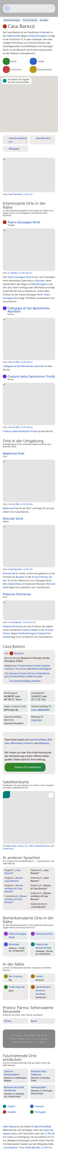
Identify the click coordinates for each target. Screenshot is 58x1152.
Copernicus (8, 848)
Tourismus (20, 668)
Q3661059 (36, 720)
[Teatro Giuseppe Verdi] (29, 249)
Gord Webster (15, 622)
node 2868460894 (40, 709)
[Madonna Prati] (29, 481)
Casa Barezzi (10, 1147)
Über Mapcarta (11, 1126)
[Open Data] (12, 735)
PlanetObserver (42, 845)
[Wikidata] (12, 748)
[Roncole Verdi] (29, 546)
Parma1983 (13, 362)
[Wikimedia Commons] (18, 748)
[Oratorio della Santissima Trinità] (29, 404)
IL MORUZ (13, 272)
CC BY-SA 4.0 (26, 362)
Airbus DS (22, 845)
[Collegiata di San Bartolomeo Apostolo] (29, 339)
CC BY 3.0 (27, 194)
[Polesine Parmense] (29, 610)
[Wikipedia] (24, 748)
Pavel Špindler (15, 194)
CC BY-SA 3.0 (25, 272)
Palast (37, 665)
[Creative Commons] (40, 1120)
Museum (19, 653)
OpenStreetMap (37, 739)
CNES (31, 845)
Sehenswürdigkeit (41, 668)
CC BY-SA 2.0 (29, 622)
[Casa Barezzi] (29, 175)
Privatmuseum (25, 665)
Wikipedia (44, 743)
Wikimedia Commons (22, 743)
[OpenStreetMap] (7, 748)
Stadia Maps (11, 845)
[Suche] (51, 8)
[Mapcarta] (7, 8)
